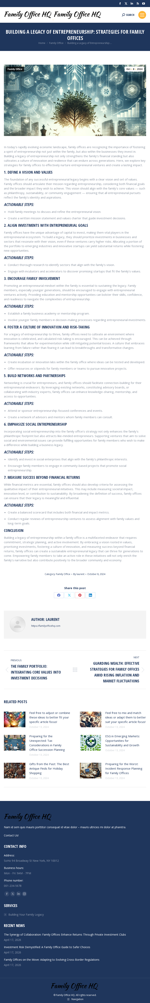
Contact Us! (11, 835)
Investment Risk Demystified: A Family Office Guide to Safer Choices (47, 947)
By (78, 574)
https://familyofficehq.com (45, 626)
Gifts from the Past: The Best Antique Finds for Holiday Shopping (49, 768)
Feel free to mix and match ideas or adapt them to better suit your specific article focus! (125, 717)
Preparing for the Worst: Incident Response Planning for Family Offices (123, 768)
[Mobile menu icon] (142, 15)
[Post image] (14, 719)
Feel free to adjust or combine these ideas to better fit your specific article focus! (49, 717)
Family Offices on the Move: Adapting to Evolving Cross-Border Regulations (51, 959)
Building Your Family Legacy (26, 914)
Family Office (15, 69)
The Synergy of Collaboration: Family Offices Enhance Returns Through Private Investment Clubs (65, 934)
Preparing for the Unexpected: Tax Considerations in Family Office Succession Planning (47, 743)
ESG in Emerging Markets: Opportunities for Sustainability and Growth (122, 740)
